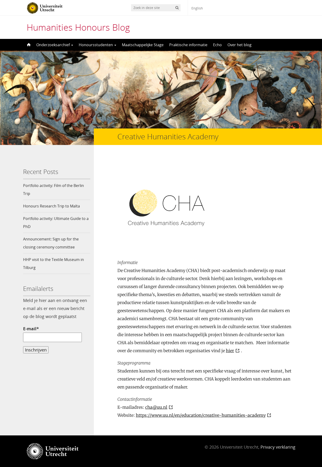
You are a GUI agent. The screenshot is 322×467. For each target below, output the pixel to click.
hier (230, 350)
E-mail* (31, 328)
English (197, 8)
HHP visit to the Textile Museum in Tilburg (53, 263)
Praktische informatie (188, 44)
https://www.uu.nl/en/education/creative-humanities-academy (201, 415)
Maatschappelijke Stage (143, 44)
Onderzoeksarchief (53, 44)
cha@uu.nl (156, 407)
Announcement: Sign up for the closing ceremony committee (51, 243)
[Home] (28, 45)
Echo (217, 44)
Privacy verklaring (277, 447)
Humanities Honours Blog (78, 27)
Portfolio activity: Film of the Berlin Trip (53, 189)
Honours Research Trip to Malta (51, 206)
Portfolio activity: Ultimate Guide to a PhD (56, 222)
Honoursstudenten (96, 44)
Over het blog (239, 44)
